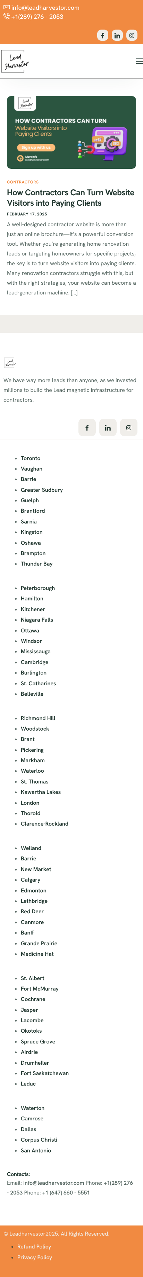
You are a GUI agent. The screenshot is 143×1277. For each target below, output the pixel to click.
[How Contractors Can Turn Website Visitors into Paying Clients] (71, 131)
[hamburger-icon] (139, 61)
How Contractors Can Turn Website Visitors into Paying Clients (70, 197)
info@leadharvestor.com (53, 1183)
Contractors (23, 182)
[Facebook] (102, 35)
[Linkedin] (117, 35)
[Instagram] (131, 35)
